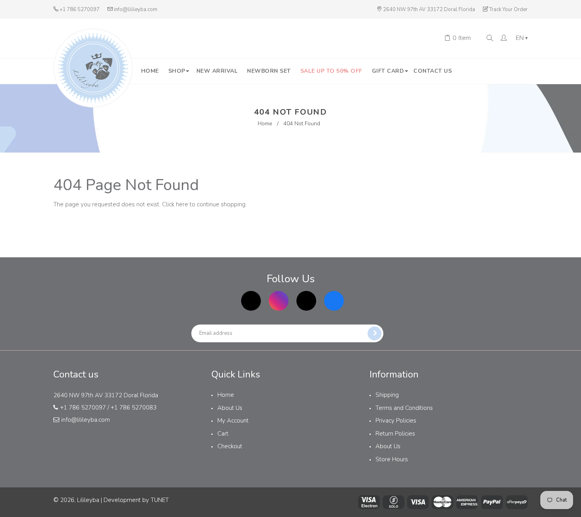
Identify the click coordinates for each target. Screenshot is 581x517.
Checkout (229, 446)
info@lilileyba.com (135, 9)
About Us (229, 408)
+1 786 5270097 (80, 9)
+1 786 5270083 (134, 407)
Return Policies (395, 434)
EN (522, 38)
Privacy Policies (395, 421)
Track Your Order (508, 9)
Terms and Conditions (404, 408)
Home (265, 123)
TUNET (160, 500)
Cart (222, 434)
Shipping (387, 395)
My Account (233, 421)
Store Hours (391, 459)
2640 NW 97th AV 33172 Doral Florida (429, 9)
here (182, 204)
